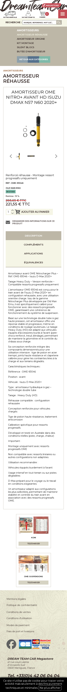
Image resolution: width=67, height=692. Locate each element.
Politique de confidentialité (22, 605)
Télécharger (33, 544)
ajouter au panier (35, 211)
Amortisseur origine (31, 39)
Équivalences (33, 262)
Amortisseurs (13, 70)
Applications (33, 253)
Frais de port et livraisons (20, 631)
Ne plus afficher (50, 687)
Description (33, 235)
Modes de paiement (18, 625)
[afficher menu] (62, 14)
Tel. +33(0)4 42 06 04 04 (33, 675)
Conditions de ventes (19, 612)
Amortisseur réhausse (32, 35)
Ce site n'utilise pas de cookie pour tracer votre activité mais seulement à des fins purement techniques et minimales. (33, 684)
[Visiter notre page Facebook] (11, 648)
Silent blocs (25, 47)
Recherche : (14, 22)
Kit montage (25, 43)
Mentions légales (16, 599)
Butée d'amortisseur (31, 51)
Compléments (33, 244)
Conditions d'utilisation (19, 618)
